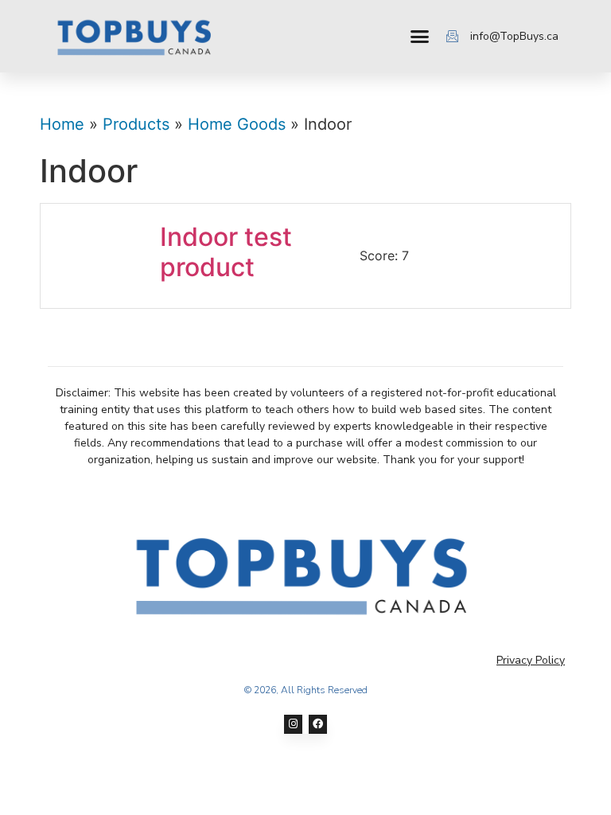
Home (62, 124)
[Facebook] (318, 724)
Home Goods (237, 124)
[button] (420, 36)
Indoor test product (226, 252)
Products (136, 124)
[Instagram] (293, 724)
